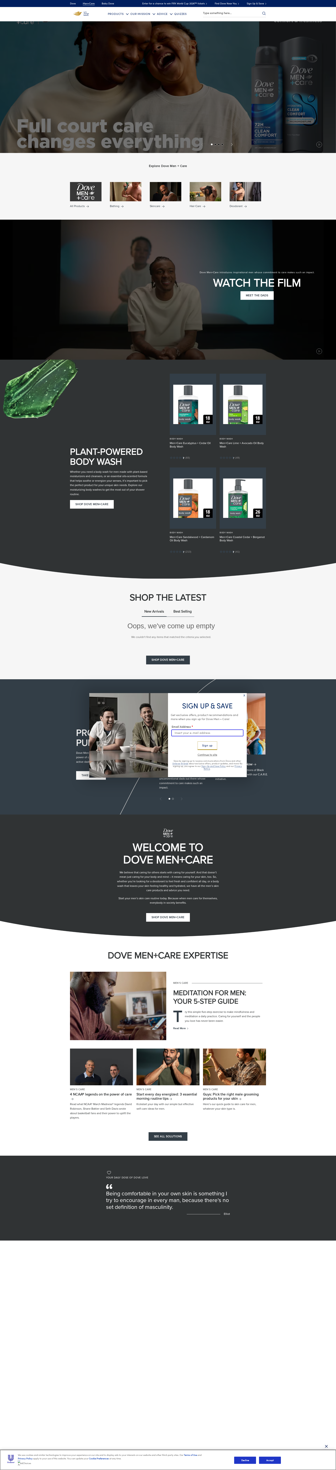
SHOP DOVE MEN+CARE (91, 504)
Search (264, 13)
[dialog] (168, 735)
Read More (180, 1028)
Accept (270, 1460)
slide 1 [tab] (169, 799)
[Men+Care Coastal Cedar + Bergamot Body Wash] (243, 498)
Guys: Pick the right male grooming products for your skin (231, 1096)
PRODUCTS (116, 14)
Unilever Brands (180, 763)
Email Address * (182, 726)
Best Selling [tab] (182, 611)
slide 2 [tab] (173, 799)
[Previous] (203, 144)
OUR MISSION (140, 14)
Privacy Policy (25, 1458)
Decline (245, 1460)
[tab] (212, 144)
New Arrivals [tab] (154, 611)
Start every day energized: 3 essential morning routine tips (166, 1096)
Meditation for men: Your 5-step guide (209, 997)
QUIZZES (180, 14)
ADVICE (162, 14)
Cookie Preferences (99, 1458)
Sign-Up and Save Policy (213, 766)
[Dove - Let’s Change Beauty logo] (81, 13)
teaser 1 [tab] (215, 144)
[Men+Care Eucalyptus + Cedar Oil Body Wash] (193, 404)
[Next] (231, 144)
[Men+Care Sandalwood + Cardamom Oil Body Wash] (193, 498)
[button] (168, 87)
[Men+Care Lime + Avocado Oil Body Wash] (243, 404)
